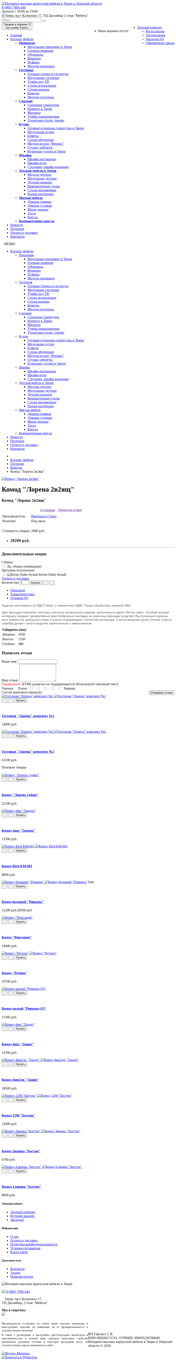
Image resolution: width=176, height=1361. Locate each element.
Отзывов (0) (19, 598)
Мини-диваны (38, 209)
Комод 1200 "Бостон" (18, 1115)
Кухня (24, 124)
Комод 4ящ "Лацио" (18, 1044)
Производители (21, 1276)
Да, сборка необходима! (24, 566)
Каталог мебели (21, 39)
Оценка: (8, 688)
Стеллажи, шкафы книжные (48, 167)
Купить (35, 582)
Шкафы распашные (41, 159)
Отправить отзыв (161, 692)
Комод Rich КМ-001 (17, 866)
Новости (16, 225)
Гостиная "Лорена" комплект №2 (28, 751)
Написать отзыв (70, 510)
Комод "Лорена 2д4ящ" (20, 795)
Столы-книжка (38, 89)
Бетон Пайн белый (52, 574)
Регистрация (155, 31)
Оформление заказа (160, 43)
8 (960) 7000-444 (14, 7)
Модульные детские (42, 178)
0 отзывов (47, 510)
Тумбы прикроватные (43, 116)
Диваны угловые (39, 205)
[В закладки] (45, 582)
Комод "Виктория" (17, 937)
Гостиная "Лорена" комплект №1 (28, 716)
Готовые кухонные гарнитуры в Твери (55, 128)
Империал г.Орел (43, 516)
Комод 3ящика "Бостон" (21, 1151)
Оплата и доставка (24, 233)
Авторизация (155, 35)
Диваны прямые (39, 202)
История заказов (22, 1216)
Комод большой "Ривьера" (23, 902)
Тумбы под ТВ (38, 81)
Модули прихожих (41, 66)
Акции (15, 1273)
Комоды (33, 93)
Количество (10, 582)
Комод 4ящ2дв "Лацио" (20, 1080)
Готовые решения (40, 50)
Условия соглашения (25, 1248)
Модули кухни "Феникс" (45, 143)
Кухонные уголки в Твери (46, 151)
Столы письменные (41, 190)
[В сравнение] (52, 582)
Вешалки (34, 58)
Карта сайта (19, 1252)
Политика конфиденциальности (33, 1244)
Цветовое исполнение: (18, 570)
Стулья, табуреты (40, 147)
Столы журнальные (41, 85)
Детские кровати (39, 182)
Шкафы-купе (37, 163)
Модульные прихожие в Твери (49, 47)
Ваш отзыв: (10, 680)
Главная (16, 35)
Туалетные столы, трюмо (45, 120)
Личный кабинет (149, 27)
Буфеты (33, 136)
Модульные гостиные (43, 78)
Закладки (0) (155, 39)
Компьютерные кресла (36, 221)
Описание (17, 590)
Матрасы (34, 112)
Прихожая (27, 43)
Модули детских (39, 174)
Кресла (32, 217)
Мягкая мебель (31, 198)
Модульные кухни (40, 132)
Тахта (31, 213)
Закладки (17, 1220)
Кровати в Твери (39, 109)
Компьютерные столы (43, 186)
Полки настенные (40, 194)
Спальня (26, 101)
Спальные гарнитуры (43, 105)
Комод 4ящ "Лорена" (18, 830)
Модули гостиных (40, 97)
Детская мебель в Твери (37, 171)
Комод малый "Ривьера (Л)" (24, 1008)
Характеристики (22, 594)
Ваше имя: (9, 661)
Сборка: (7, 562)
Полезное (17, 229)
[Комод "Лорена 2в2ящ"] (20, 479)
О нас (14, 1236)
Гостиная (26, 70)
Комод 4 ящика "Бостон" (21, 1186)
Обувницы (35, 54)
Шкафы (25, 155)
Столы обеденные (40, 140)
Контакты (17, 236)
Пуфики (33, 62)
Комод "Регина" (14, 973)
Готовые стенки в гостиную (47, 74)
